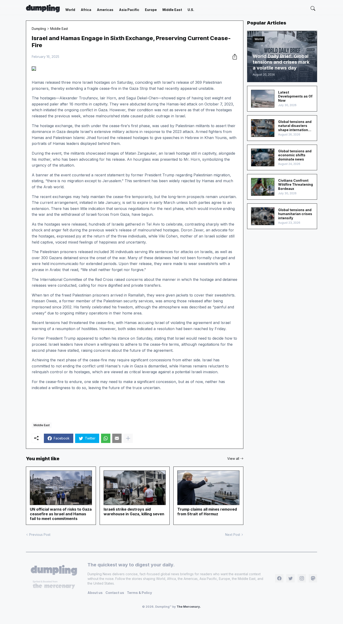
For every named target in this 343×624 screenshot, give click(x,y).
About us (95, 593)
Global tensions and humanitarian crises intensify (295, 214)
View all (233, 458)
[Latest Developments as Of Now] (262, 99)
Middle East (172, 10)
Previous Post (39, 535)
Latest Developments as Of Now (295, 96)
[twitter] (290, 578)
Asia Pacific (129, 10)
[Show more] (128, 438)
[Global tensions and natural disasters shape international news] (262, 128)
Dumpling (39, 29)
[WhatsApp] (105, 438)
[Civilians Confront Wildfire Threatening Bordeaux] (262, 187)
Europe (151, 10)
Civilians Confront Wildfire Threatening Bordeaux (295, 184)
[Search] (313, 8)
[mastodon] (313, 578)
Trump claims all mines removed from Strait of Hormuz (207, 511)
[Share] (233, 56)
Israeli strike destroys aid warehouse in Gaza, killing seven (134, 511)
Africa (86, 10)
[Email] (117, 438)
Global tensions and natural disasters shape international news (295, 126)
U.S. (191, 10)
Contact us (114, 593)
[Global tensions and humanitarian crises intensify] (262, 216)
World (70, 10)
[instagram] (302, 578)
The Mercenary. (189, 606)
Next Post (232, 535)
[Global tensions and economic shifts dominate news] (262, 157)
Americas (105, 10)
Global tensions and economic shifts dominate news (295, 155)
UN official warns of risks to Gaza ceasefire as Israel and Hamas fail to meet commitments (61, 514)
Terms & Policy (139, 593)
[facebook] (279, 578)
